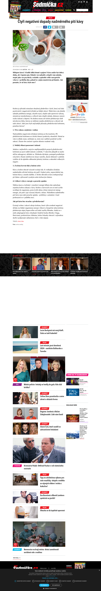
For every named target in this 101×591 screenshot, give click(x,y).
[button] (50, 578)
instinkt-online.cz (82, 420)
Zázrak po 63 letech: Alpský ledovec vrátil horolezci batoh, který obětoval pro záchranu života (83, 431)
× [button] (99, 570)
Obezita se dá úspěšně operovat (52, 511)
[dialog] (50, 580)
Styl (44, 10)
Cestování (59, 10)
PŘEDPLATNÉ (43, 568)
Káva (23, 221)
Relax (50, 10)
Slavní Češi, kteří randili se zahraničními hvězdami (50, 428)
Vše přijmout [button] (44, 585)
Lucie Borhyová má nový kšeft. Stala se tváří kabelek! (52, 331)
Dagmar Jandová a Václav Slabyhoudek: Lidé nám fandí (51, 413)
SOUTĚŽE (53, 568)
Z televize (36, 10)
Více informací (52, 576)
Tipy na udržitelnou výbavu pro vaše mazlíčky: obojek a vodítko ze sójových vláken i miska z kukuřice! (52, 482)
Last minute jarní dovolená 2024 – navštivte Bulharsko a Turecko (51, 348)
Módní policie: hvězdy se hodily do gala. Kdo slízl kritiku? (43, 386)
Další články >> (17, 558)
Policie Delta (83, 380)
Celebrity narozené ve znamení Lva (40, 271)
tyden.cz (82, 438)
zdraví (19, 221)
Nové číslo (15, 2)
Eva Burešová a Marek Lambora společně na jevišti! (52, 496)
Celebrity (26, 10)
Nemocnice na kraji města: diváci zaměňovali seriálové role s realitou (41, 551)
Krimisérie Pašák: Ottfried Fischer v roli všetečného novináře (43, 467)
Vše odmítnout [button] (56, 585)
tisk (63, 27)
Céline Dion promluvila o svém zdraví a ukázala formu (52, 397)
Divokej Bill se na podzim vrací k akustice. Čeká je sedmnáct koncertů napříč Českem (84, 413)
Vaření (68, 10)
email (56, 27)
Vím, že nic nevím (83, 390)
